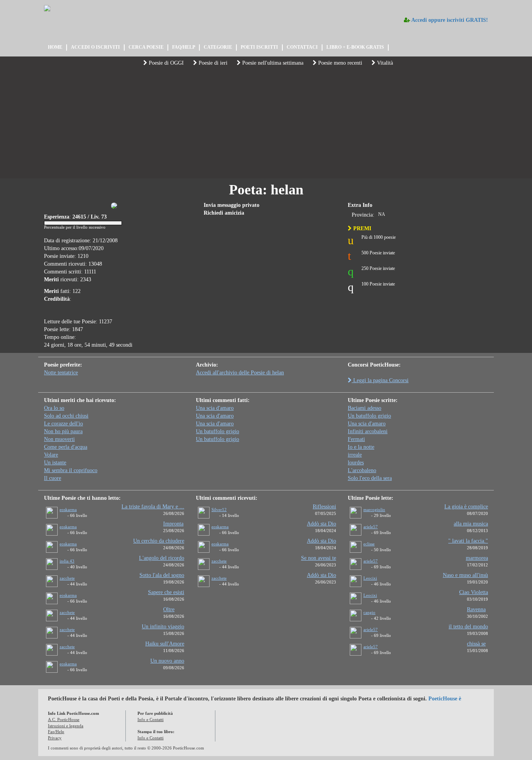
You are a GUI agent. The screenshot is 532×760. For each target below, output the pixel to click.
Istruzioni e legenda (65, 725)
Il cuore (52, 478)
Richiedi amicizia (224, 213)
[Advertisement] (266, 123)
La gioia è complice (466, 507)
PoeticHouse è (444, 699)
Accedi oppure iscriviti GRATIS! (449, 20)
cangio (369, 612)
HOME (55, 47)
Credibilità (57, 299)
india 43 (67, 561)
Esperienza (56, 217)
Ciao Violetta (473, 592)
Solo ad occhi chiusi (66, 416)
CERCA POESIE (146, 47)
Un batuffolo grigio (217, 431)
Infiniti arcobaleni (368, 431)
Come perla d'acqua (65, 447)
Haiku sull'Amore (164, 644)
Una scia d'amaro (215, 408)
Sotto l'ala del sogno (161, 575)
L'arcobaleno (362, 470)
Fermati (356, 439)
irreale (355, 455)
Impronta (173, 524)
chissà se (476, 644)
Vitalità (384, 63)
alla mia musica (471, 524)
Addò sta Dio (321, 524)
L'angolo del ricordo (161, 558)
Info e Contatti (150, 719)
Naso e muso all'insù (465, 575)
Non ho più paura (63, 431)
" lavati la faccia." (468, 541)
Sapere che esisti (166, 592)
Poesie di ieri (212, 63)
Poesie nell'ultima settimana (272, 63)
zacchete (67, 578)
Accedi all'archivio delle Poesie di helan (240, 373)
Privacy (55, 737)
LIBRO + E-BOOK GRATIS (355, 47)
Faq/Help (56, 731)
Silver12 (219, 509)
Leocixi (370, 578)
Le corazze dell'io (63, 424)
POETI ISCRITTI (259, 47)
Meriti (51, 279)
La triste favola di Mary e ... (153, 507)
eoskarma (68, 509)
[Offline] (63, 516)
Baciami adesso (364, 408)
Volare (51, 455)
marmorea (477, 558)
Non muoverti (59, 439)
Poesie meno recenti (339, 63)
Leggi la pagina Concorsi (380, 380)
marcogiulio (374, 509)
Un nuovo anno (167, 661)
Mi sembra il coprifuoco (70, 470)
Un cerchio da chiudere (158, 541)
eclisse (369, 543)
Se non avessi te (318, 558)
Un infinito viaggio (163, 627)
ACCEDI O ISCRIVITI (95, 47)
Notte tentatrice (61, 373)
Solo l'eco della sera (370, 478)
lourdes (356, 463)
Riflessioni (324, 507)
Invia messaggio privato (231, 205)
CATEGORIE (218, 47)
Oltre (168, 609)
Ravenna (476, 609)
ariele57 (370, 526)
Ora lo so (54, 408)
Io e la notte (361, 447)
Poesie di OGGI (165, 63)
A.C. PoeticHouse (63, 719)
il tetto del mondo (468, 627)
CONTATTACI (302, 47)
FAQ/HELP (183, 47)
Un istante (55, 463)
